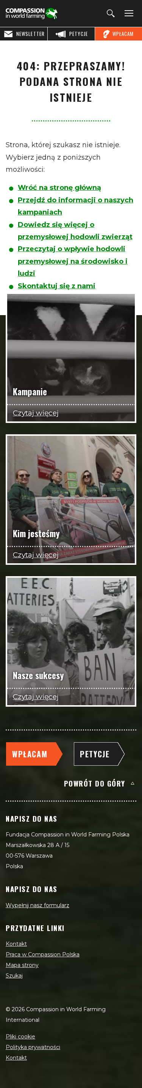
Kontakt (16, 943)
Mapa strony (22, 965)
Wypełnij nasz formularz (37, 905)
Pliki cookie (20, 1036)
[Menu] (128, 13)
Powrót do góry (94, 783)
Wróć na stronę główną (59, 187)
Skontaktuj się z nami (56, 286)
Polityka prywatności (33, 1047)
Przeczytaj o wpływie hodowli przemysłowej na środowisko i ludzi (73, 261)
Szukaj (14, 975)
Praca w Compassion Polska (43, 954)
